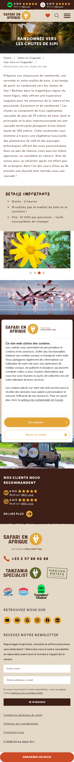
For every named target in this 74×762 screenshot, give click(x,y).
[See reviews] (37, 497)
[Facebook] (47, 620)
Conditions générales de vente (23, 715)
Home (7, 57)
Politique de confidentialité (21, 723)
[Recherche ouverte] (56, 16)
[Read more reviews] (38, 5)
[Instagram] (37, 620)
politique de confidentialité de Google (42, 399)
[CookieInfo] (31, 329)
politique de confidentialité (27, 693)
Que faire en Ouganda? (18, 62)
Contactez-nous (14, 732)
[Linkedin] (57, 620)
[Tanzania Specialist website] (22, 573)
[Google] (27, 620)
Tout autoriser (36, 422)
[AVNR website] (23, 592)
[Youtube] (7, 620)
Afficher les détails (35, 434)
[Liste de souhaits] (47, 16)
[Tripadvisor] (17, 620)
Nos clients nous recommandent (22, 480)
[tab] (30, 272)
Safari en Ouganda (29, 57)
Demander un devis (37, 757)
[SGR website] (8, 592)
